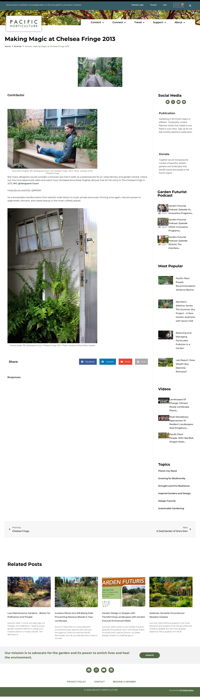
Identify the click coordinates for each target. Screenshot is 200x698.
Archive (17, 46)
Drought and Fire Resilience (174, 486)
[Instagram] (173, 102)
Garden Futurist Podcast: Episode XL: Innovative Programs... (180, 209)
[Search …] (190, 5)
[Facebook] (168, 102)
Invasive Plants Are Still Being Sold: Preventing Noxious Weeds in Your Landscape (74, 617)
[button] (97, 22)
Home (8, 46)
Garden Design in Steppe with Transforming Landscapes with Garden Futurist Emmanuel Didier (123, 617)
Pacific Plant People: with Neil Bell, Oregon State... (181, 438)
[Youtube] (178, 102)
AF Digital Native (186, 690)
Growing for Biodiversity (171, 478)
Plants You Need (167, 471)
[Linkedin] (184, 102)
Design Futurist (167, 501)
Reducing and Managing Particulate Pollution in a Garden (183, 340)
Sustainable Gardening (171, 508)
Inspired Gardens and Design (174, 493)
